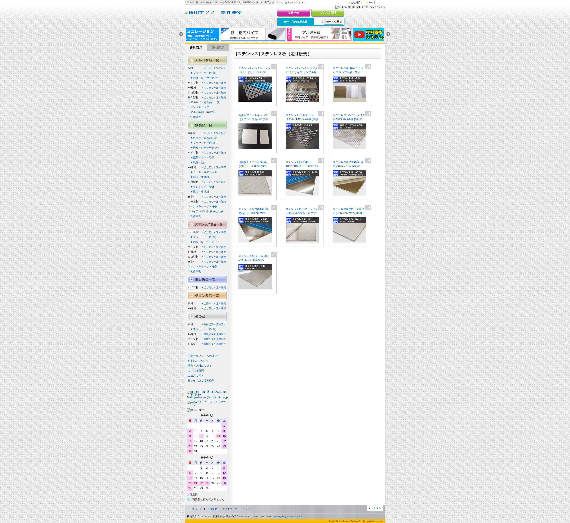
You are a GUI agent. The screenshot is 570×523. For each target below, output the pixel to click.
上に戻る (376, 508)
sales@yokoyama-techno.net (288, 516)
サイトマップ (230, 509)
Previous (181, 34)
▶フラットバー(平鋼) (202, 73)
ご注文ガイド (196, 375)
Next (388, 34)
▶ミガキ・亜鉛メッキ (202, 172)
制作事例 (293, 12)
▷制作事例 (194, 117)
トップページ (194, 509)
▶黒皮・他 (196, 162)
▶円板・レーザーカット (204, 77)
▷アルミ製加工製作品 (201, 112)
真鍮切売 (209, 324)
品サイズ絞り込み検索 (201, 380)
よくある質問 (328, 12)
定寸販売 (221, 68)
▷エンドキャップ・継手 (202, 206)
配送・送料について (200, 365)
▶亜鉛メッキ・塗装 (201, 157)
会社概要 (355, 2)
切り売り (209, 68)
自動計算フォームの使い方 (204, 355)
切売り (207, 303)
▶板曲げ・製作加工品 (202, 137)
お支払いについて (198, 360)
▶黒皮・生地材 (198, 177)
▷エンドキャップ (198, 107)
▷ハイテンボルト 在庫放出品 (205, 211)
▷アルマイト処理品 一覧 (204, 102)
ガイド (372, 2)
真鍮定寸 (221, 324)
